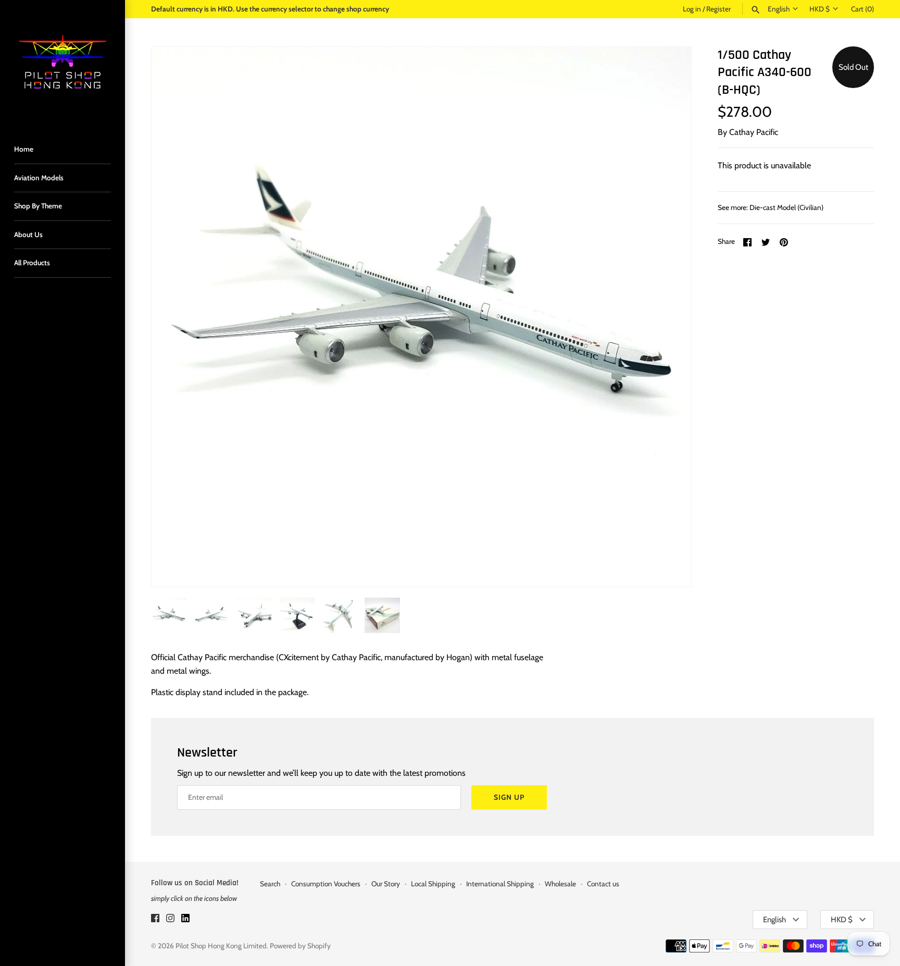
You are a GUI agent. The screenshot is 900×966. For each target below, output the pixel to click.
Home (23, 149)
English (779, 9)
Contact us (603, 884)
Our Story (385, 884)
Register (718, 9)
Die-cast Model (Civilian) (786, 207)
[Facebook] (155, 920)
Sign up (509, 797)
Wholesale (560, 884)
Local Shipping (433, 884)
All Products (32, 262)
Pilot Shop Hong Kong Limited (221, 946)
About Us (28, 234)
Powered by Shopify (300, 946)
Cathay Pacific (753, 132)
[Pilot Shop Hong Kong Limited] (62, 62)
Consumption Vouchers (325, 884)
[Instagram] (170, 920)
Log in (692, 9)
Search (270, 884)
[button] (669, 316)
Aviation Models (39, 178)
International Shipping (500, 884)
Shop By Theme (38, 206)
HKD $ (819, 9)
